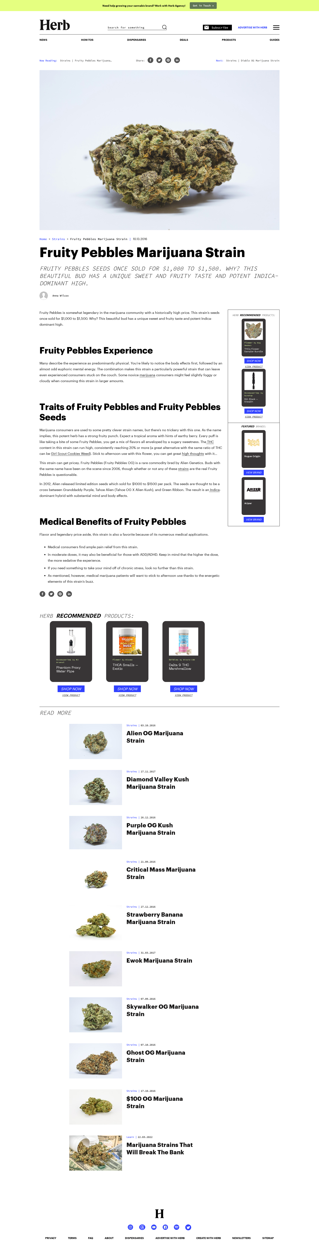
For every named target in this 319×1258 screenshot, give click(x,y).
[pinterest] (168, 60)
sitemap (268, 1238)
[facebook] (150, 60)
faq (90, 1238)
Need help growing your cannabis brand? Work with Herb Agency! (143, 5)
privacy (50, 1238)
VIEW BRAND (254, 472)
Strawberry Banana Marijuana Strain (154, 918)
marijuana (147, 375)
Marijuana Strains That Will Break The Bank (159, 1148)
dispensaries (134, 1238)
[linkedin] (177, 60)
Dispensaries (136, 39)
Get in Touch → (203, 5)
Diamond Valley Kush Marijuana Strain (157, 783)
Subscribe (220, 27)
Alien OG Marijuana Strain (154, 737)
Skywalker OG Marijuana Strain (162, 1010)
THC (210, 442)
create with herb (208, 1238)
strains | (133, 725)
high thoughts (193, 453)
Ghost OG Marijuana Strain (155, 1056)
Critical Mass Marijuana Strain (161, 873)
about (109, 1238)
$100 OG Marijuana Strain (154, 1102)
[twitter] (159, 60)
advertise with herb (252, 27)
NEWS (43, 39)
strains (58, 239)
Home (43, 239)
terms (72, 1238)
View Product (254, 366)
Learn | (131, 1136)
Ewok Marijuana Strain (159, 961)
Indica (214, 490)
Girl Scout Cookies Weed (70, 453)
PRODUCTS (229, 39)
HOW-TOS (87, 39)
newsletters (241, 1238)
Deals (184, 39)
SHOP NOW (254, 360)
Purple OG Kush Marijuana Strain (150, 829)
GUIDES (274, 39)
